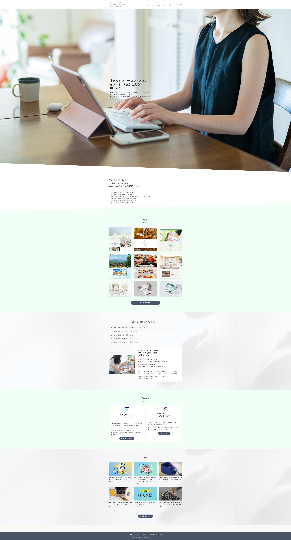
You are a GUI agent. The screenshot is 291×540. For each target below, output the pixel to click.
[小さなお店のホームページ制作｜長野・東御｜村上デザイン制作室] (116, 5)
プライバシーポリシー (141, 534)
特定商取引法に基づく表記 (155, 534)
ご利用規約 (132, 534)
